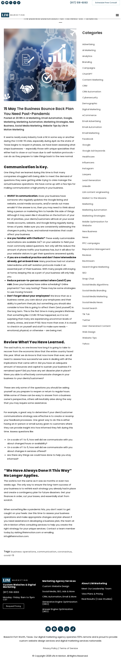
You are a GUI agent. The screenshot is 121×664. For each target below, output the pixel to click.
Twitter (86, 320)
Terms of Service (68, 648)
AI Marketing (33, 118)
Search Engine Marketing (95, 266)
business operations (23, 551)
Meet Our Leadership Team (96, 588)
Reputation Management (96, 249)
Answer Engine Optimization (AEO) (57, 610)
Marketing (9, 121)
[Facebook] (6, 2)
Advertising (88, 44)
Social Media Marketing (28, 125)
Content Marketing (92, 79)
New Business (89, 231)
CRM (84, 85)
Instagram (88, 168)
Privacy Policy (50, 648)
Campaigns (88, 67)
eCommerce (89, 115)
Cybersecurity (90, 97)
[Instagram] (14, 2)
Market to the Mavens (94, 198)
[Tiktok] (18, 2)
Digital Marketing (91, 109)
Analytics (87, 56)
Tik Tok (86, 314)
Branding (87, 62)
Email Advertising (91, 121)
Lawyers (86, 174)
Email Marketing (90, 132)
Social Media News (92, 302)
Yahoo (85, 343)
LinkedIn (86, 186)
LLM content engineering (95, 192)
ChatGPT (87, 73)
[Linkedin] (2, 2)
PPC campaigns (91, 243)
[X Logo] (10, 2)
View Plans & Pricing (92, 593)
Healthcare (88, 156)
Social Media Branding (94, 290)
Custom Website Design (55, 586)
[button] (117, 15)
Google (67, 118)
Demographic (89, 103)
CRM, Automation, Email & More (59, 596)
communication (47, 551)
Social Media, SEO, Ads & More (58, 591)
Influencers (88, 162)
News (85, 237)
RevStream (88, 260)
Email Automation (51, 118)
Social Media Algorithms (95, 284)
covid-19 (9, 555)
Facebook (87, 138)
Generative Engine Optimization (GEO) (59, 602)
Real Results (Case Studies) (97, 598)
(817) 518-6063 (79, 2)
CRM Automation (91, 91)
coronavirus (65, 551)
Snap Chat (88, 278)
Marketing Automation (30, 121)
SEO (84, 272)
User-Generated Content (96, 325)
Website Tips (50, 125)
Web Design (88, 331)
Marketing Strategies (56, 121)
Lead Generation (91, 180)
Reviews (86, 255)
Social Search (89, 308)
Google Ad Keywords (93, 150)
